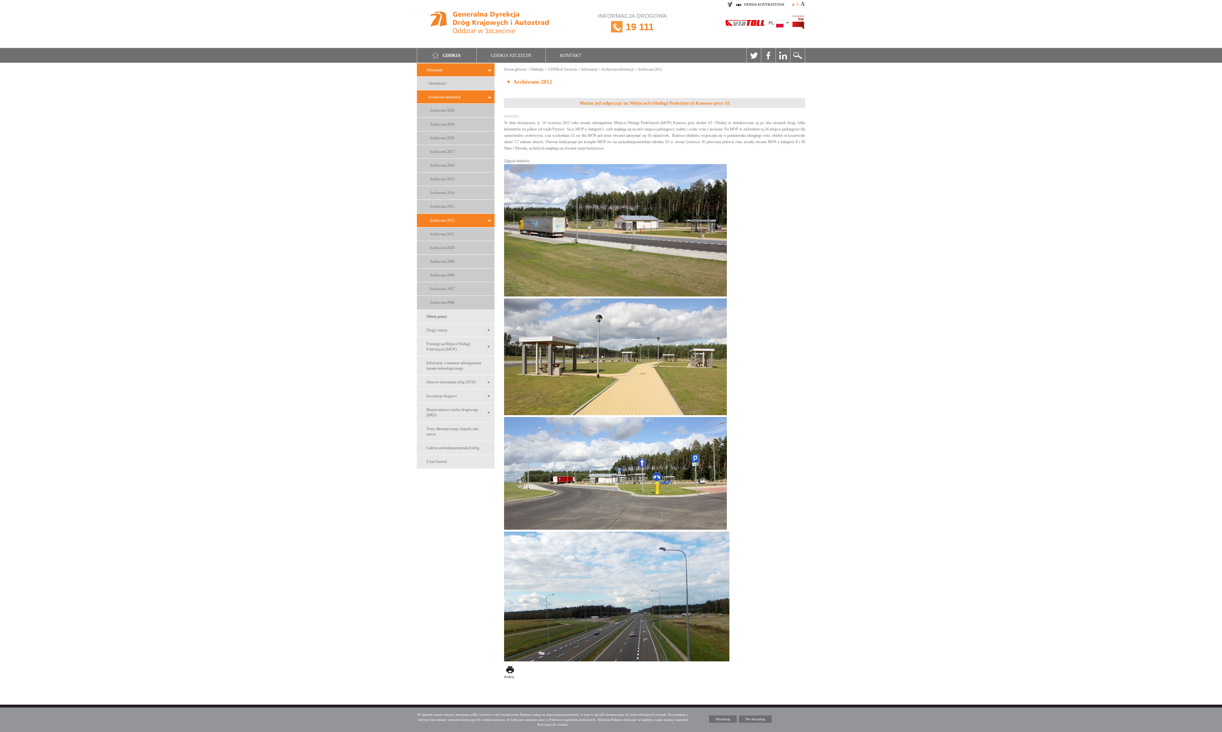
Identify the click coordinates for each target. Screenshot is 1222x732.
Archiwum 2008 (442, 275)
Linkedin (783, 55)
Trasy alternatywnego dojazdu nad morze (452, 431)
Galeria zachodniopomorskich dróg (452, 448)
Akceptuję (722, 719)
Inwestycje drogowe (441, 396)
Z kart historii (436, 461)
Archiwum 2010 (442, 248)
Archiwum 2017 (442, 152)
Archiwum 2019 (442, 124)
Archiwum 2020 (442, 110)
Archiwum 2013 (442, 206)
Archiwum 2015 (442, 179)
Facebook (768, 55)
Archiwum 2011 (442, 234)
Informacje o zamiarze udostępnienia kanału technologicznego (453, 366)
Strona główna (515, 69)
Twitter (753, 55)
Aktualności (437, 83)
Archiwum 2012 (442, 220)
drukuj (509, 677)
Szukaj (797, 55)
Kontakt (570, 55)
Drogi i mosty (436, 330)
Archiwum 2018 (442, 138)
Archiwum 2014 (442, 193)
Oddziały (537, 69)
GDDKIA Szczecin (511, 55)
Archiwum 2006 (442, 302)
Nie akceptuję (755, 719)
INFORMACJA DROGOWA (632, 22)
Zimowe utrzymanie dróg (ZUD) (451, 382)
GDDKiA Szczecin (562, 69)
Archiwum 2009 (442, 261)
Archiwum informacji (444, 97)
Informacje (434, 70)
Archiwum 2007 (442, 289)
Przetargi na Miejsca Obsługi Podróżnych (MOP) (448, 347)
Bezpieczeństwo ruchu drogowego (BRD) (452, 412)
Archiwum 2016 (442, 165)
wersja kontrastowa (764, 4)
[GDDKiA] (490, 23)
